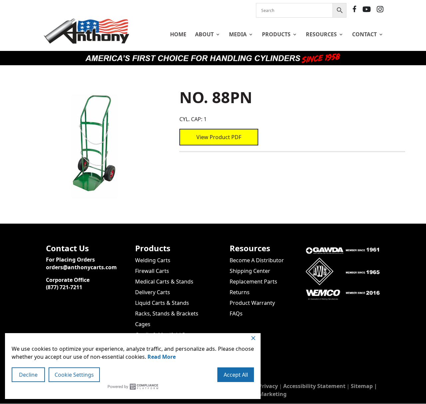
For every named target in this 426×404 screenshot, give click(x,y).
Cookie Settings (74, 374)
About (204, 34)
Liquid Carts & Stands (162, 302)
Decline (28, 374)
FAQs (236, 313)
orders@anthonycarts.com (81, 267)
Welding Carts (152, 260)
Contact (364, 34)
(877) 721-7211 (64, 287)
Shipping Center (250, 271)
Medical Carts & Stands (164, 281)
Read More (161, 356)
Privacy (268, 386)
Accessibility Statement (314, 386)
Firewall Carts (152, 271)
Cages (142, 324)
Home (178, 34)
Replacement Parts (253, 281)
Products (276, 34)
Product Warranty (252, 302)
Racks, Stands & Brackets (166, 313)
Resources (321, 34)
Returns (240, 292)
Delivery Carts (152, 292)
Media (238, 34)
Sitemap (362, 386)
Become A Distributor (257, 260)
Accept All (236, 374)
